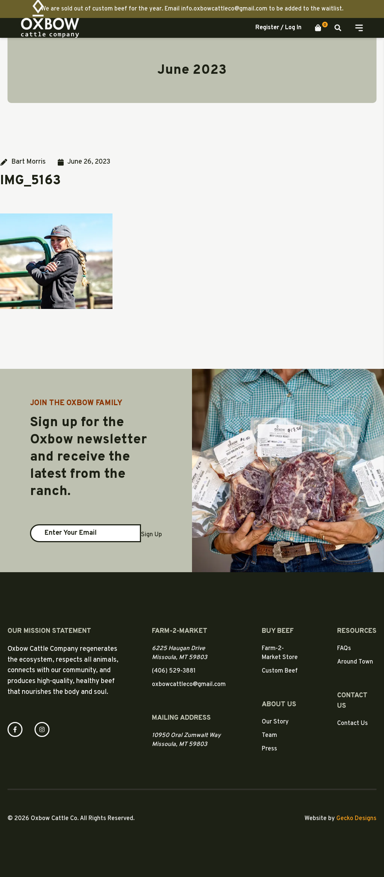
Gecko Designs (356, 818)
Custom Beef (280, 671)
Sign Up (151, 534)
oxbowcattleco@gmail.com (189, 684)
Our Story (275, 722)
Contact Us (352, 723)
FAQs (344, 648)
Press (269, 749)
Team (269, 735)
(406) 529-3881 (174, 671)
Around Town (355, 662)
